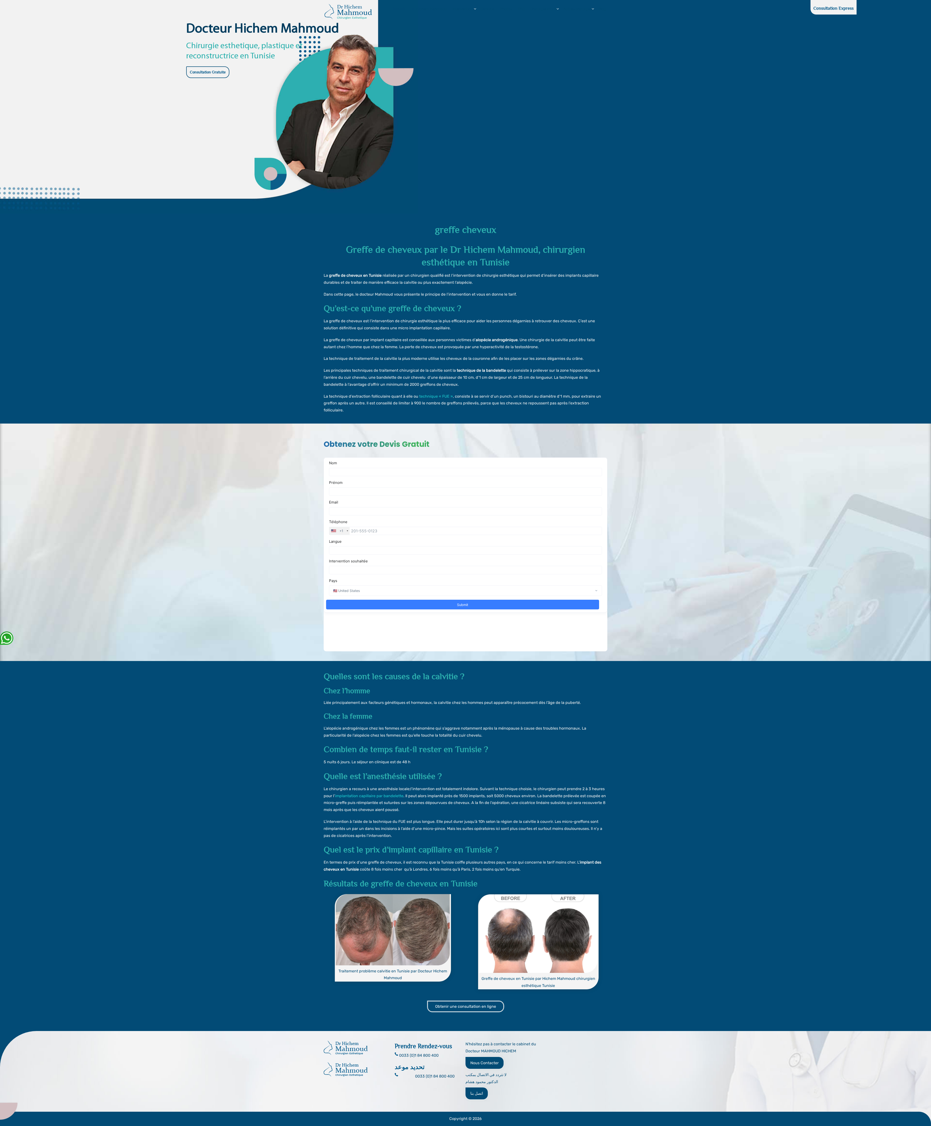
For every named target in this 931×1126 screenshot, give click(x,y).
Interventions (463, 9)
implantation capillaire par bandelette (369, 796)
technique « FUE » (436, 396)
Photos (506, 9)
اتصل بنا (476, 1093)
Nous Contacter (484, 1063)
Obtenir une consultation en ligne (465, 1006)
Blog (602, 9)
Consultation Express (833, 8)
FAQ (521, 9)
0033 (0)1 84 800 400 (435, 1076)
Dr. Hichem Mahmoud (428, 9)
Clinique (487, 9)
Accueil (399, 9)
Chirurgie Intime (544, 9)
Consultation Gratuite (208, 72)
